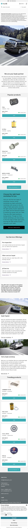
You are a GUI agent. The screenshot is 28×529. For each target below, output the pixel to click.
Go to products (13, 469)
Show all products (13, 187)
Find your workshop (6, 337)
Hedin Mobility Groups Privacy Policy (10, 502)
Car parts (24, 7)
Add (14, 115)
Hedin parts (4, 493)
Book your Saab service (14, 227)
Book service (4, 373)
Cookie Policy (4, 500)
